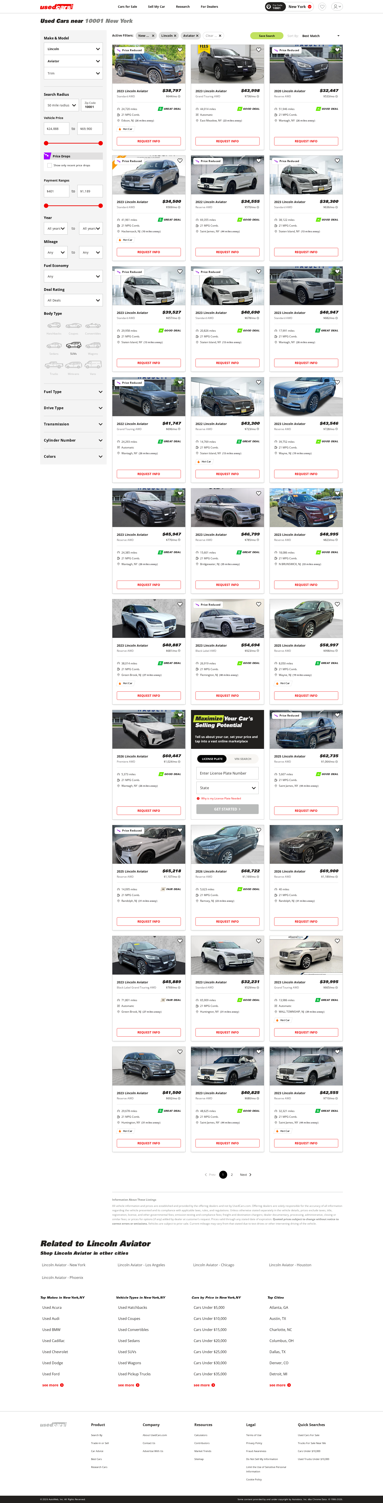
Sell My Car (156, 6)
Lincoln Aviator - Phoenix (62, 1277)
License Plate (212, 759)
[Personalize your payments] (179, 96)
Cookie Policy (254, 1479)
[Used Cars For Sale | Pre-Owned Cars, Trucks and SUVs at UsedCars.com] (56, 7)
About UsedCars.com (155, 1435)
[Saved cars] (322, 6)
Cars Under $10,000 (309, 1451)
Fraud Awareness (256, 1451)
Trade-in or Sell (100, 1443)
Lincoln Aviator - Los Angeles (141, 1264)
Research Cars (99, 1467)
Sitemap (199, 1459)
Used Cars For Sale (308, 1435)
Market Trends (202, 1451)
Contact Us (149, 1443)
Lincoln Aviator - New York (63, 1264)
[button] (246, 1177)
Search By (96, 1435)
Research (183, 6)
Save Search (267, 36)
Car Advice (97, 1451)
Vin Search (242, 759)
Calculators (200, 1435)
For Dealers (209, 6)
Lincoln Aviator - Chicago (213, 1264)
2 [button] (232, 1174)
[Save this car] (180, 50)
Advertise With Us (153, 1451)
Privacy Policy (254, 1443)
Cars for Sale (127, 6)
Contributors (201, 1443)
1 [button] (223, 1174)
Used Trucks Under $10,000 (313, 1459)
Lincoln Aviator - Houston (290, 1264)
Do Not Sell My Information (262, 1459)
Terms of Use (253, 1435)
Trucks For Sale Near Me (312, 1443)
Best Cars (96, 1459)
